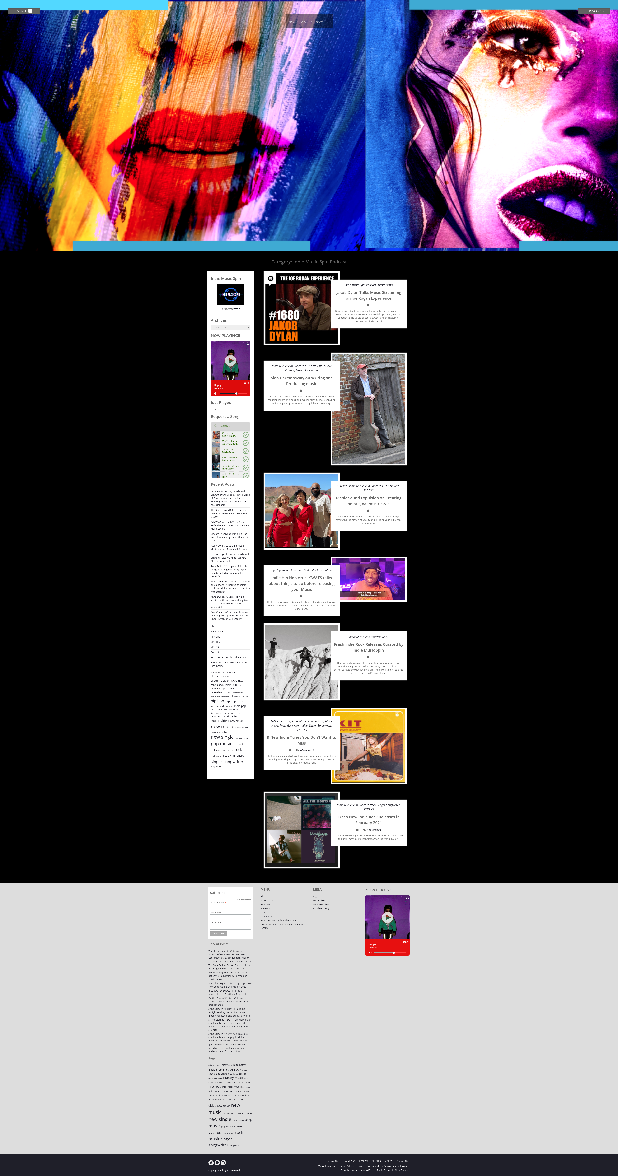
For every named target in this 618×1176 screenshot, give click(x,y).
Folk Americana (281, 721)
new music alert (242, 727)
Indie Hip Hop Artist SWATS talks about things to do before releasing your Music (302, 583)
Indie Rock (216, 709)
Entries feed (319, 900)
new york (239, 738)
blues (240, 681)
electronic (225, 696)
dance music (238, 692)
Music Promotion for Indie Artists (228, 657)
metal (226, 713)
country (230, 688)
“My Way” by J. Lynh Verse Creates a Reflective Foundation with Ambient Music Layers (230, 525)
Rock (385, 637)
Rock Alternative (297, 725)
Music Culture (324, 570)
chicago (222, 688)
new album (236, 721)
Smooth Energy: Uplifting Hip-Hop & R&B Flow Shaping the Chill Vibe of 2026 (230, 537)
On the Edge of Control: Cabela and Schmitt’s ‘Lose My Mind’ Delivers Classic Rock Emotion (230, 558)
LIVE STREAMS (314, 366)
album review (217, 672)
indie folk (215, 706)
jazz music (233, 709)
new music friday (219, 731)
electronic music (240, 696)
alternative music (220, 676)
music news (216, 716)
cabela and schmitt (221, 684)
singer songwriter (227, 761)
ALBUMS (342, 486)
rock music (233, 755)
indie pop (240, 706)
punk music (216, 750)
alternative (231, 672)
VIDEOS (368, 490)
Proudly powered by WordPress (358, 1170)
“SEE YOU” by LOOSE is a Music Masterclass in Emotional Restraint (229, 547)
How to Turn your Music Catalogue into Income (229, 664)
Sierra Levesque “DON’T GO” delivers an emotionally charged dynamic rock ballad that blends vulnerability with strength (230, 586)
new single (222, 737)
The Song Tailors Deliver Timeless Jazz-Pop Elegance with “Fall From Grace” (229, 513)
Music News (385, 285)
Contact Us (216, 652)
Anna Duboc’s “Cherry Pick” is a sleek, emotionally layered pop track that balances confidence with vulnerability (230, 601)
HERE (236, 309)
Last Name (215, 922)
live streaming (217, 713)
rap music (227, 749)
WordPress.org (321, 908)
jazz (225, 709)
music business (237, 713)
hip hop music (235, 701)
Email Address (218, 902)
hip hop (217, 700)
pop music (221, 744)
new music (222, 726)
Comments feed (321, 904)
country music (221, 692)
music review (230, 716)
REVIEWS (215, 636)
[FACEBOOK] (217, 1162)
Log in (316, 896)
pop (246, 738)
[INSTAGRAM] (223, 1162)
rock (238, 749)
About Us (216, 626)
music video (220, 720)
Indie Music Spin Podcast (360, 285)
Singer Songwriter (307, 370)
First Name (215, 912)
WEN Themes (402, 1170)
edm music (215, 696)
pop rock (238, 744)
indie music (226, 706)
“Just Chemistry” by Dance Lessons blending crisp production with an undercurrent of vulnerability (229, 615)
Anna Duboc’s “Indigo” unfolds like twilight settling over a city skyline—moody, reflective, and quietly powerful (230, 571)
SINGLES (301, 730)
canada (214, 688)
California (237, 685)
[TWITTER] (211, 1162)
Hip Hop (276, 570)
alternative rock (224, 680)
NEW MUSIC (217, 631)
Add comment (307, 750)
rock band (216, 755)
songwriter (216, 766)
